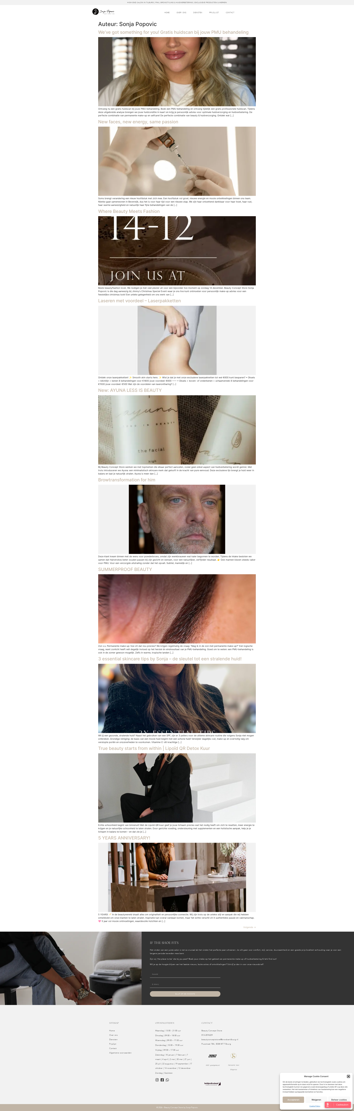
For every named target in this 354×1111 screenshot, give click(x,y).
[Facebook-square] (162, 1080)
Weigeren (316, 1099)
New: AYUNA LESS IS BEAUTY (130, 390)
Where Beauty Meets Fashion (129, 211)
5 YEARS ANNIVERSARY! (124, 838)
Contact (230, 12)
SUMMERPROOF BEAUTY (125, 569)
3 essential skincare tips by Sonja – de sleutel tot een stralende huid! (170, 658)
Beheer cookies (339, 1099)
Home (167, 12)
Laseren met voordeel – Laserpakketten (139, 300)
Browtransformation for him (126, 479)
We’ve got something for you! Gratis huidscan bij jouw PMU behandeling (173, 32)
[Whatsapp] (167, 1080)
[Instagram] (157, 1080)
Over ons (181, 12)
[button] (348, 1076)
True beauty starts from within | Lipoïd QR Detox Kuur (154, 748)
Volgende (249, 927)
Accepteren (293, 1099)
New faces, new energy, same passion (138, 121)
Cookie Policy (314, 1106)
